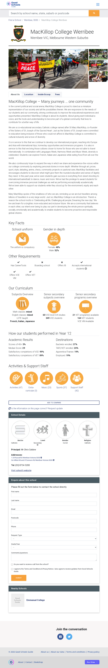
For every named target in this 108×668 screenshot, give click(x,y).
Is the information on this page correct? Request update (37, 408)
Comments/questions (19, 553)
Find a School (15, 20)
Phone (13, 526)
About (20, 662)
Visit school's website (21, 470)
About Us (15, 94)
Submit (19, 578)
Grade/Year (15, 544)
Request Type (16, 535)
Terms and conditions (75, 652)
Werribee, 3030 (31, 20)
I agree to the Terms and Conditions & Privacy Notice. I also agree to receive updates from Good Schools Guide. (53, 570)
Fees (57, 94)
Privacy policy (93, 652)
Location (28, 94)
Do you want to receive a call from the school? (31, 564)
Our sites (91, 662)
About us (45, 652)
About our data (57, 652)
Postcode (15, 518)
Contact (28, 662)
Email (13, 509)
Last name (15, 500)
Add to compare (54, 403)
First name (15, 491)
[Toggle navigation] (97, 4)
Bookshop (38, 662)
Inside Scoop (44, 94)
